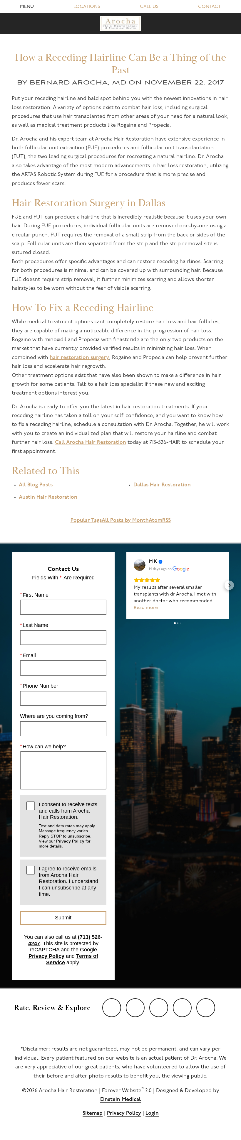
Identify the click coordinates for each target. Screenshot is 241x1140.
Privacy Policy (70, 841)
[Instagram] (182, 1007)
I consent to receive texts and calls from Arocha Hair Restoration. (68, 825)
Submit (63, 918)
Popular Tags (86, 520)
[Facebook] (158, 1007)
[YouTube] (111, 1007)
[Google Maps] (205, 1007)
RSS (166, 520)
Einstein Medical (120, 1099)
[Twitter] (135, 1007)
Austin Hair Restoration (48, 497)
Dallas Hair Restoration (162, 485)
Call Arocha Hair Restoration (90, 442)
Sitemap (93, 1113)
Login (152, 1113)
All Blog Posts (36, 485)
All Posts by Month (125, 520)
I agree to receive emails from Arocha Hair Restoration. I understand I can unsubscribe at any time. (68, 881)
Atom (155, 520)
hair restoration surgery (79, 358)
